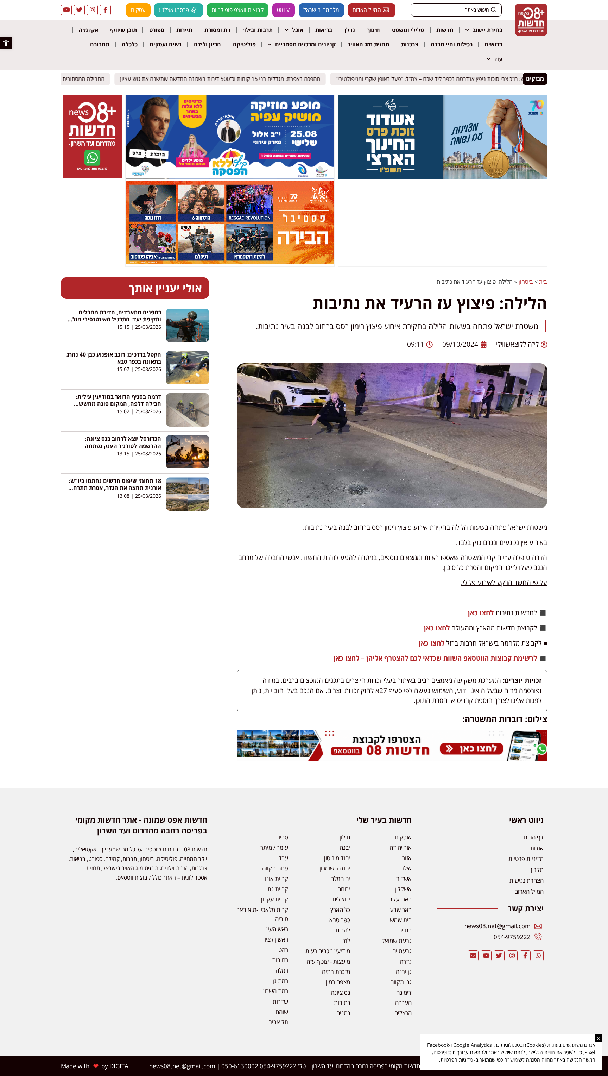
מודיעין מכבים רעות (327, 951)
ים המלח (340, 879)
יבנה (345, 847)
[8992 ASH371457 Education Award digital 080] (442, 177)
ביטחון (526, 281)
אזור (407, 858)
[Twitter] (79, 10)
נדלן (349, 30)
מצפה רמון (338, 982)
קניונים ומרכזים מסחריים (305, 44)
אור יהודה (401, 847)
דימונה (404, 992)
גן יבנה (404, 972)
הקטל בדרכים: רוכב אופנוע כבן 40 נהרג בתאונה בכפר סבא (113, 358)
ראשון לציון (275, 939)
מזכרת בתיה (336, 972)
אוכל (297, 30)
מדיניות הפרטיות (457, 1059)
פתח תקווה (275, 868)
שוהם (282, 1012)
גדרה (406, 961)
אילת (406, 868)
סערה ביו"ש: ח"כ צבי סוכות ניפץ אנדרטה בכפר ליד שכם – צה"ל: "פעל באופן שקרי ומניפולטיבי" (447, 78)
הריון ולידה (207, 44)
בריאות (323, 30)
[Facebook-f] (105, 10)
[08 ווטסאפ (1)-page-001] (92, 176)
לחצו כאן (481, 612)
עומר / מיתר (274, 847)
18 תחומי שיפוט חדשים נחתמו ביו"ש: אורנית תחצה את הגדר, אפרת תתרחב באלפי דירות (115, 488)
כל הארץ (340, 910)
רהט (283, 950)
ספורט (156, 30)
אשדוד (404, 879)
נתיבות (342, 1003)
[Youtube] (66, 10)
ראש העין (277, 929)
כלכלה (130, 44)
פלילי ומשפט (408, 30)
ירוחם (343, 889)
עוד (498, 59)
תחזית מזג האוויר (368, 44)
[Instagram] (92, 10)
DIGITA (118, 1066)
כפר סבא (339, 920)
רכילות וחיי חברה (452, 44)
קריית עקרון (274, 899)
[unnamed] (230, 177)
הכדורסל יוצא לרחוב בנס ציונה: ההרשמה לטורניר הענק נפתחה (123, 442)
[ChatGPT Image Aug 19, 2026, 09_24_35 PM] (392, 758)
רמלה (282, 970)
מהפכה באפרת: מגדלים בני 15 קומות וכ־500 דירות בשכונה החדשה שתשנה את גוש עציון (226, 78)
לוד (346, 941)
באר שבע (401, 910)
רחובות (280, 960)
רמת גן (280, 981)
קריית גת (277, 889)
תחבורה (99, 44)
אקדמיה (88, 30)
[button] (6, 43)
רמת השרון (275, 991)
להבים (343, 930)
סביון (282, 837)
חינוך (373, 30)
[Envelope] (473, 955)
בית (543, 281)
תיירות (184, 30)
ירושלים (341, 899)
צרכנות (409, 44)
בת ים (405, 930)
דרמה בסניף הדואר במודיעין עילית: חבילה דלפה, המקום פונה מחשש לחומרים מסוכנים (118, 404)
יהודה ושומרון (334, 868)
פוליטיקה (244, 44)
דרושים (493, 44)
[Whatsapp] (538, 955)
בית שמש (401, 920)
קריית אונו (276, 879)
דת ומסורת (217, 30)
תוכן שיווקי (123, 30)
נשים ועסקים (166, 44)
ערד (283, 858)
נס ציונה (340, 992)
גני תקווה (401, 982)
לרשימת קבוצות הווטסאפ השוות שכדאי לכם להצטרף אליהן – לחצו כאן (435, 658)
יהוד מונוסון (337, 858)
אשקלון (403, 889)
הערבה (403, 1003)
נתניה (343, 1013)
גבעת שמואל (397, 941)
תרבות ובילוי (257, 30)
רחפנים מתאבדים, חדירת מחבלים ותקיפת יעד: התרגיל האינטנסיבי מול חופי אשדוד (116, 319)
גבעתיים (402, 951)
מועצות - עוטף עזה (328, 961)
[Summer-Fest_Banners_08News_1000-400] (230, 262)
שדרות (280, 1002)
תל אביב (278, 1022)
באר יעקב (400, 899)
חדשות (445, 30)
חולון (345, 837)
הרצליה (403, 1013)
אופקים (403, 837)
